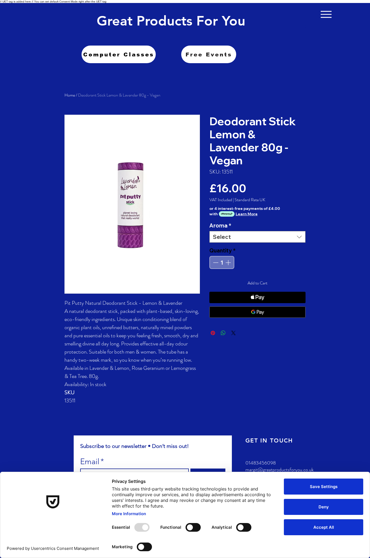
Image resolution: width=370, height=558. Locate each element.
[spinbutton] (222, 262)
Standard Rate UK (250, 200)
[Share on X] (233, 333)
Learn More (247, 213)
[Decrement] (215, 262)
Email (92, 461)
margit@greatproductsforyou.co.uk (279, 469)
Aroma (220, 225)
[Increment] (228, 262)
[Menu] (326, 14)
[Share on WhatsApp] (223, 333)
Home (69, 95)
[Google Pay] (257, 312)
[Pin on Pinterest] (213, 333)
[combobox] (257, 237)
